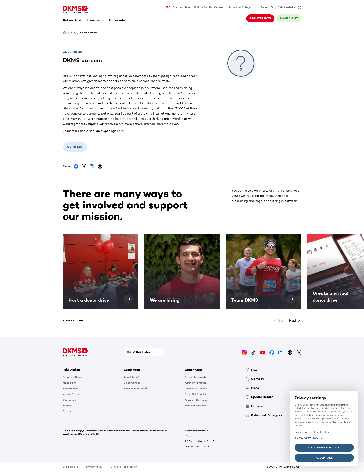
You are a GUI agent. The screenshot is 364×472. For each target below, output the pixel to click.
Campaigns (70, 399)
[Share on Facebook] (76, 166)
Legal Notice (70, 466)
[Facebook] (271, 352)
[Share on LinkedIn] (92, 166)
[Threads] (290, 352)
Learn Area (132, 369)
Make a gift (69, 382)
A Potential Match (196, 382)
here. (120, 131)
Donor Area (193, 369)
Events (67, 411)
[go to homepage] (75, 9)
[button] (128, 299)
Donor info (117, 20)
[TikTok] (253, 352)
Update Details (203, 7)
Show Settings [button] (306, 438)
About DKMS (131, 377)
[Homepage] (64, 32)
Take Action (71, 369)
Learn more (95, 20)
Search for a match (196, 377)
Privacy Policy (94, 466)
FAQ (167, 7)
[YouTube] (262, 352)
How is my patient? (196, 405)
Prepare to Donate (196, 388)
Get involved (72, 20)
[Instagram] (244, 352)
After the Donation (196, 399)
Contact (178, 7)
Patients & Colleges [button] (240, 7)
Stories (67, 405)
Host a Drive (70, 388)
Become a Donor (72, 377)
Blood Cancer (132, 382)
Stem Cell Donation (196, 394)
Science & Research (135, 388)
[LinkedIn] (280, 352)
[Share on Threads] (100, 166)
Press (188, 7)
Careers (219, 7)
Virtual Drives (71, 394)
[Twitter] (299, 352)
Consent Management (124, 466)
